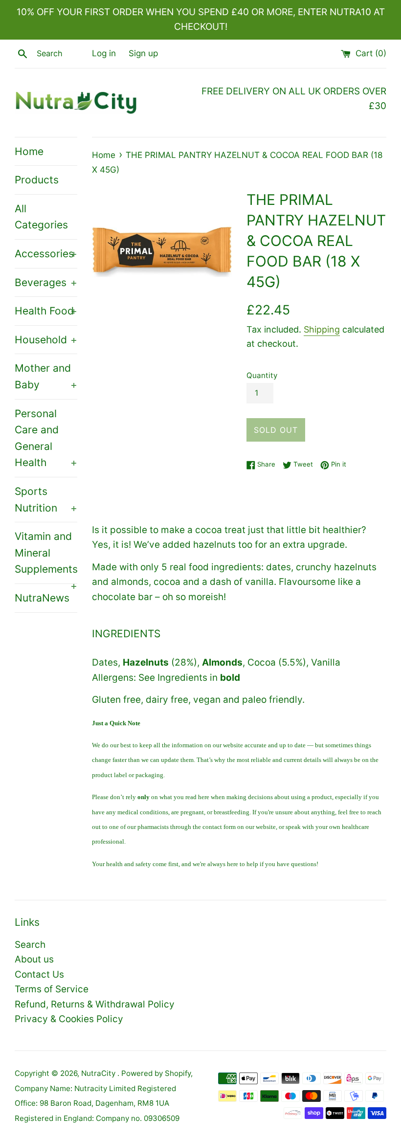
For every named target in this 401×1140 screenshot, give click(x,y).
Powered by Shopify (156, 1073)
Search (30, 944)
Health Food (46, 311)
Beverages (46, 282)
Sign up (143, 53)
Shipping (322, 329)
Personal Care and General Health (46, 438)
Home (29, 151)
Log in (104, 53)
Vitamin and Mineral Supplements (46, 556)
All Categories (41, 216)
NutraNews (42, 598)
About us (34, 959)
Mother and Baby (46, 376)
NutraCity (99, 1073)
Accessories (46, 253)
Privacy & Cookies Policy (69, 1019)
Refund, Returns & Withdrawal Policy (95, 1004)
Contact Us (39, 974)
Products (37, 180)
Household (46, 340)
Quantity (261, 375)
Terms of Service (52, 989)
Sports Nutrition (46, 499)
